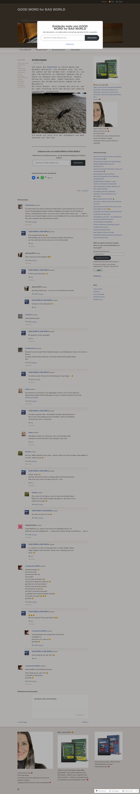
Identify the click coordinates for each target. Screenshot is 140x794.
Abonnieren (92, 38)
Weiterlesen (70, 44)
